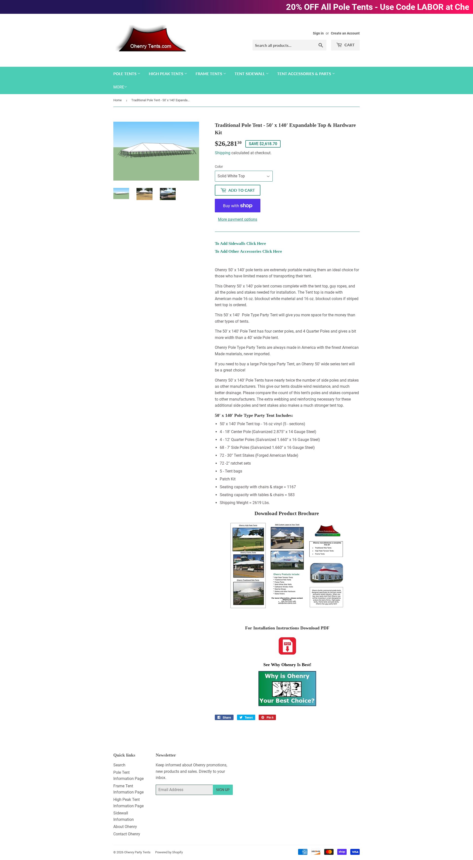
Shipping (222, 153)
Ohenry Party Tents (137, 852)
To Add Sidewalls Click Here (240, 243)
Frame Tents (209, 73)
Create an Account (345, 33)
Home (117, 100)
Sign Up (223, 790)
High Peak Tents (166, 73)
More (118, 87)
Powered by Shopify (169, 852)
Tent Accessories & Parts (304, 73)
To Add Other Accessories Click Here (248, 251)
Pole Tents (125, 73)
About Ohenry (125, 826)
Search (119, 765)
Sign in (318, 33)
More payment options (237, 219)
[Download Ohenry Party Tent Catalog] (287, 565)
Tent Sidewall (250, 73)
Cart (349, 44)
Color (219, 167)
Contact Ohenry (126, 834)
